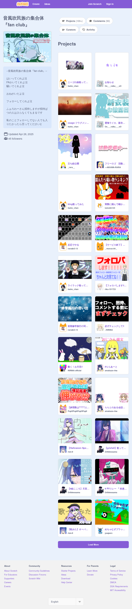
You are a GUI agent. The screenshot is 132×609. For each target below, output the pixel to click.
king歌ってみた (76, 204)
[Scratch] (22, 4)
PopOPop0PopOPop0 (77, 411)
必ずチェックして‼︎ (114, 326)
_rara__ (71, 167)
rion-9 (70, 451)
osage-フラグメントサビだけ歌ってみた (79, 122)
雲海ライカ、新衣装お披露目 (116, 122)
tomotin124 (110, 207)
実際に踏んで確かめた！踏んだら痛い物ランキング (116, 204)
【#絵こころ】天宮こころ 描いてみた (79, 488)
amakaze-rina (111, 370)
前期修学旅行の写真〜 (79, 326)
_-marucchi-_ (111, 248)
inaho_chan (73, 85)
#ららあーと (111, 366)
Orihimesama (111, 451)
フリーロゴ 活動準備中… (116, 163)
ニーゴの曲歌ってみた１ (79, 82)
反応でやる (73, 244)
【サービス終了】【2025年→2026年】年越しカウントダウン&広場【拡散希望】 (116, 244)
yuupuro (108, 533)
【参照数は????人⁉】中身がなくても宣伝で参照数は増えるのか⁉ (79, 407)
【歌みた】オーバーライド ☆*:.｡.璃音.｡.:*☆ (79, 529)
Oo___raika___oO (113, 85)
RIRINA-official (74, 370)
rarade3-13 (73, 248)
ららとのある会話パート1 (116, 407)
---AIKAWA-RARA (113, 167)
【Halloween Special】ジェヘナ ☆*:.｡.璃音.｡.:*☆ (79, 447)
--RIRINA (109, 329)
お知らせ (109, 82)
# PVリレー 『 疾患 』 (116, 488)
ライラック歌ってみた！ (79, 285)
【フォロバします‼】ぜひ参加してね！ (116, 285)
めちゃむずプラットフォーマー (116, 529)
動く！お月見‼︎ (75, 366)
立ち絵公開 (73, 163)
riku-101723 (110, 289)
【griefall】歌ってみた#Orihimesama (116, 447)
